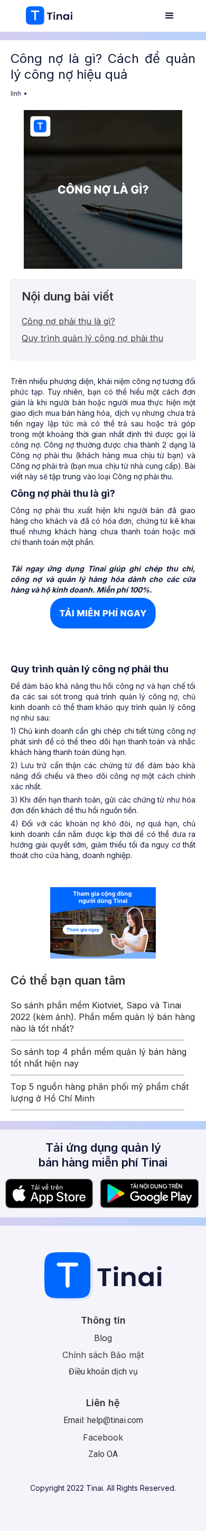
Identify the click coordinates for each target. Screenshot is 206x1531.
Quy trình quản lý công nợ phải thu (92, 338)
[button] (169, 16)
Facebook (103, 1437)
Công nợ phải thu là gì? (68, 321)
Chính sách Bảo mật (103, 1355)
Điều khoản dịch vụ (103, 1371)
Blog (103, 1338)
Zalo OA (103, 1454)
